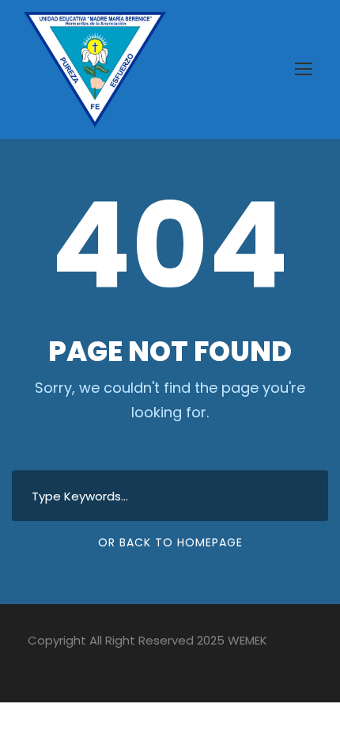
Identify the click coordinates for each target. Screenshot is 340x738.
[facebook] (34, 663)
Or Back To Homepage (170, 542)
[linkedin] (61, 663)
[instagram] (144, 663)
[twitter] (117, 663)
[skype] (89, 663)
